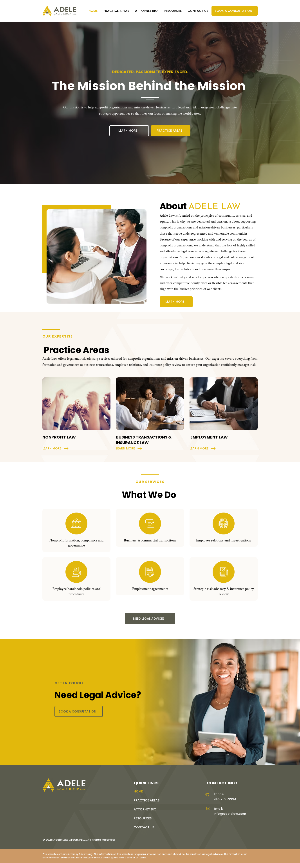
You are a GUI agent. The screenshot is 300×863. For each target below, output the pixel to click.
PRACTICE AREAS (146, 800)
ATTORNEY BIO (145, 809)
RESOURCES (143, 818)
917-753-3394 (225, 799)
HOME (138, 791)
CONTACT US (144, 827)
